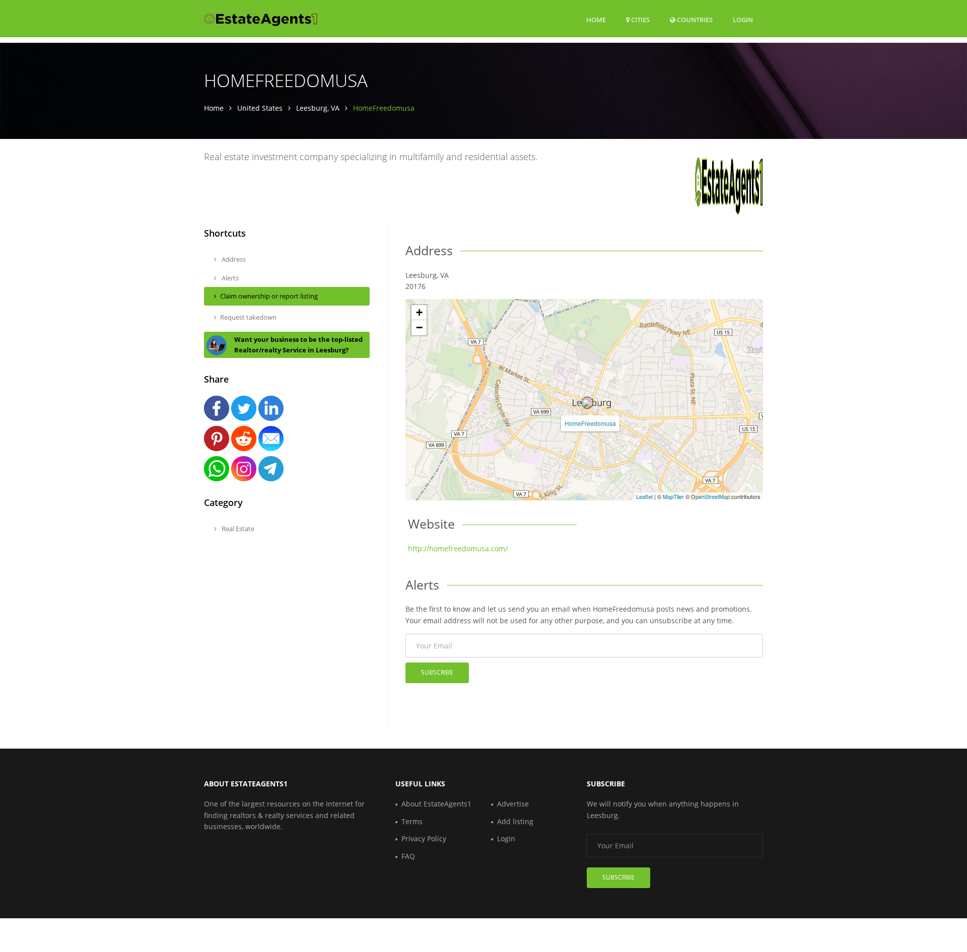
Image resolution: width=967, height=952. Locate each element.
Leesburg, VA (317, 108)
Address (233, 259)
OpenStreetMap (710, 496)
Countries (694, 19)
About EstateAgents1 (436, 804)
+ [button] (419, 312)
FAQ (408, 856)
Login (743, 19)
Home (596, 19)
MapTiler (673, 496)
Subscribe (437, 672)
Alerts (229, 277)
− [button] (419, 327)
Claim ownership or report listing (269, 296)
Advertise (513, 804)
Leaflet (644, 496)
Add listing (515, 821)
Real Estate (237, 528)
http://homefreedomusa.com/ (458, 548)
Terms (412, 821)
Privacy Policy (423, 838)
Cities (640, 19)
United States (260, 108)
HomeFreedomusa (590, 423)
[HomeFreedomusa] (587, 403)
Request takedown (248, 317)
